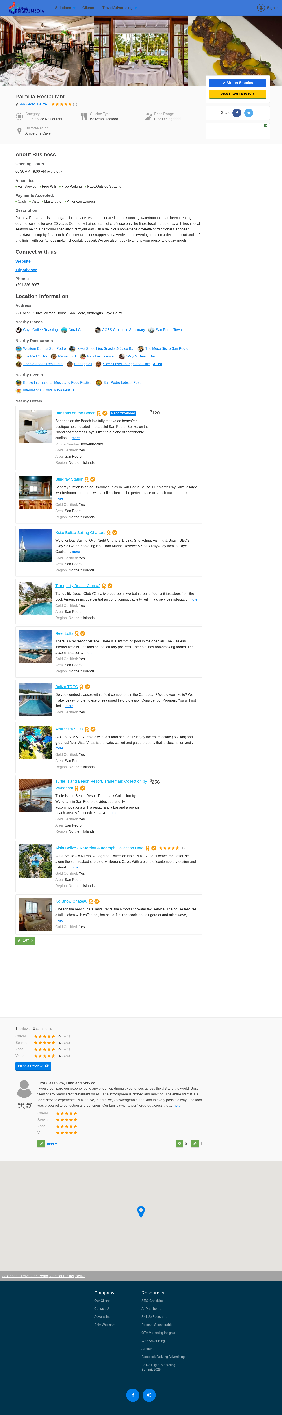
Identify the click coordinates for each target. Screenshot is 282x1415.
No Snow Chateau (71, 901)
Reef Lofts (64, 633)
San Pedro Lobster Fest (121, 382)
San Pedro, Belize (33, 104)
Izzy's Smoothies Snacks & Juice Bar (105, 348)
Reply (52, 1144)
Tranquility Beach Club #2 (77, 586)
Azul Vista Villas (69, 729)
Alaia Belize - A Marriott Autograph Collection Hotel (99, 848)
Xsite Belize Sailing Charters (80, 532)
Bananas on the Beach (75, 413)
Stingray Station (69, 479)
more (76, 438)
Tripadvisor (26, 270)
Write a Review (30, 1066)
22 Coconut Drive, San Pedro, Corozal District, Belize (43, 1276)
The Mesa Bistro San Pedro (166, 348)
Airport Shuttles (239, 83)
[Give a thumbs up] (195, 1143)
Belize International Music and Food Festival (58, 382)
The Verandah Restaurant (43, 364)
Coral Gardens (80, 330)
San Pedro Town (169, 330)
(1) (74, 104)
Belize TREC (66, 687)
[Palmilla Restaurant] (236, 113)
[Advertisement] (109, 980)
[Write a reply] (41, 1143)
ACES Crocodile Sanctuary (123, 330)
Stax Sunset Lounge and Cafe (126, 364)
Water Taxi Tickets (236, 94)
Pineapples (83, 364)
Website (23, 261)
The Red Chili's (35, 356)
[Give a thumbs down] (179, 1143)
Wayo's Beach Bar (140, 356)
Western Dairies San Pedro (44, 348)
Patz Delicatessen (101, 356)
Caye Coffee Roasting (40, 330)
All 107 (23, 940)
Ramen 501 (67, 356)
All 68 (157, 364)
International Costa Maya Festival (49, 390)
